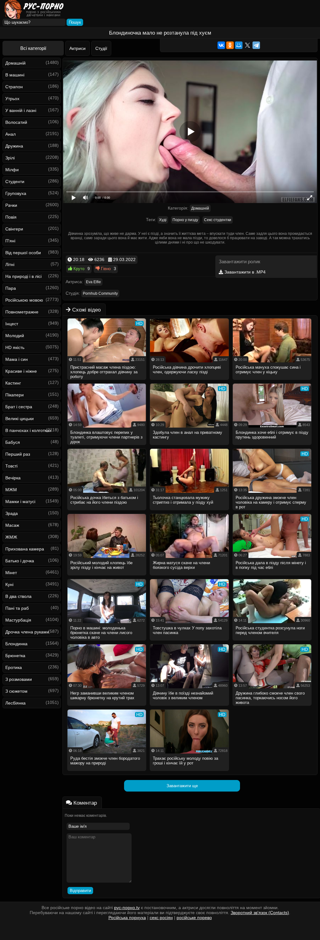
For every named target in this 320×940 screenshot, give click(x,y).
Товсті (11, 465)
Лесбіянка (15, 702)
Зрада (11, 513)
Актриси (77, 48)
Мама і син (16, 359)
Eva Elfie (93, 282)
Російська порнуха (127, 917)
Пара (10, 288)
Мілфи (12, 169)
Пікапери (14, 394)
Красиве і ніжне (21, 371)
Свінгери (14, 228)
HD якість (14, 347)
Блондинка (16, 643)
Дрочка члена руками (27, 631)
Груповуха (15, 193)
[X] (247, 45)
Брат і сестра (18, 406)
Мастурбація (18, 620)
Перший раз (17, 454)
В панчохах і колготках (28, 430)
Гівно (105, 268)
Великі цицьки (19, 418)
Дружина (14, 145)
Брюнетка (15, 655)
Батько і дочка (19, 560)
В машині (14, 74)
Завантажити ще (182, 785)
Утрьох (12, 98)
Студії (101, 48)
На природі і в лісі (23, 276)
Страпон (14, 86)
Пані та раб (17, 608)
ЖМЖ (11, 537)
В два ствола (18, 596)
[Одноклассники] (230, 45)
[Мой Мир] (238, 45)
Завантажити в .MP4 (244, 271)
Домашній (15, 63)
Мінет (11, 572)
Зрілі (10, 157)
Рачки (11, 205)
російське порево (194, 917)
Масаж (12, 525)
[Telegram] (256, 45)
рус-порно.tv (127, 907)
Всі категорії (33, 48)
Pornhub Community (100, 293)
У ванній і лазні (20, 110)
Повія (11, 217)
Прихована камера (24, 548)
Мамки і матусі (20, 501)
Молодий (14, 335)
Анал (10, 134)
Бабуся (12, 442)
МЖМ (11, 489)
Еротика (13, 667)
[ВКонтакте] (221, 45)
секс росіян (161, 917)
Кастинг (13, 382)
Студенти (14, 181)
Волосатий (16, 122)
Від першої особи (23, 252)
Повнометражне (21, 311)
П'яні (10, 240)
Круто (78, 268)
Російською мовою (24, 300)
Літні (9, 264)
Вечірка (13, 477)
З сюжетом (16, 691)
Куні (9, 584)
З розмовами (18, 679)
